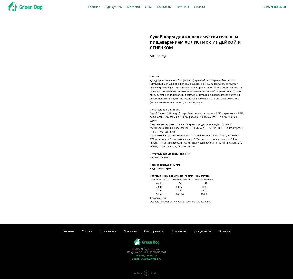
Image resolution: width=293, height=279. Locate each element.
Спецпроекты (154, 231)
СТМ (148, 7)
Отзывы (183, 7)
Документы (202, 231)
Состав (87, 231)
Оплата (199, 7)
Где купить (113, 7)
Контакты (164, 7)
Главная (94, 7)
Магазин (133, 7)
